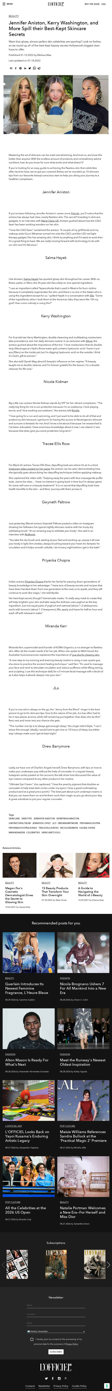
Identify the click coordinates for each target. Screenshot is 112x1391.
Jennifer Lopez (41, 823)
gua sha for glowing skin (85, 654)
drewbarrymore (68, 823)
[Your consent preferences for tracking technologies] (107, 1386)
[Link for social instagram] (59, 1379)
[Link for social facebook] (52, 1379)
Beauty (14, 16)
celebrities (33, 832)
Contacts (30, 1386)
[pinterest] (20, 69)
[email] (11, 69)
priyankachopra (90, 823)
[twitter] (29, 69)
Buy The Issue (92, 4)
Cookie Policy (79, 1386)
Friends (75, 213)
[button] (109, 1265)
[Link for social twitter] (46, 1379)
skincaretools (51, 832)
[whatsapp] (34, 69)
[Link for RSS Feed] (65, 1378)
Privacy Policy (72, 1344)
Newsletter (44, 1386)
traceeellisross (48, 828)
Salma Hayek (31, 279)
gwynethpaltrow (20, 823)
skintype (26, 818)
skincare (14, 818)
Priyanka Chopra (34, 581)
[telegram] (39, 69)
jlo (54, 823)
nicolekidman (69, 828)
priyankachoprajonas (23, 828)
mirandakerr (17, 832)
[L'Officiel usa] (56, 4)
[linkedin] (25, 69)
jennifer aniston (44, 818)
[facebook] (15, 69)
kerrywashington (68, 818)
